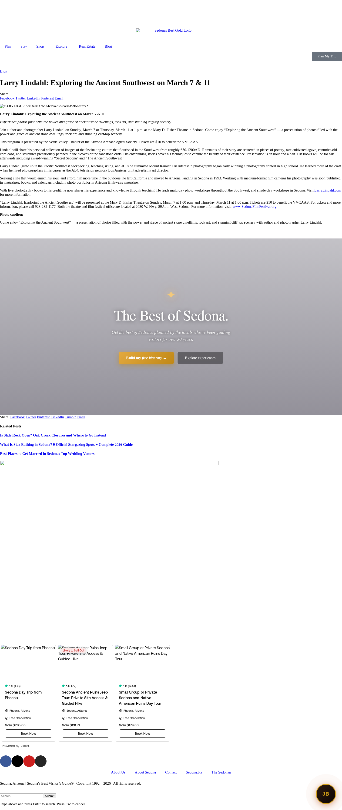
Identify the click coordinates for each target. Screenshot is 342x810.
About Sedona (145, 772)
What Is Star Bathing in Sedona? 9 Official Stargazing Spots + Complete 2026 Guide (66, 444)
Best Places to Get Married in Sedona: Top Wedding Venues (47, 454)
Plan (8, 46)
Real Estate (87, 46)
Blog (108, 46)
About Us (118, 772)
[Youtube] (29, 761)
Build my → (146, 358)
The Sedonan (221, 772)
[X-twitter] (17, 761)
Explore (61, 46)
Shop (40, 46)
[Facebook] (6, 761)
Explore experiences (200, 358)
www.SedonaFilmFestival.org (254, 206)
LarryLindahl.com (327, 190)
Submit (49, 796)
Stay (23, 46)
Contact (171, 772)
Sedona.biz (194, 772)
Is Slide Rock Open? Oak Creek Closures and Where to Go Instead (53, 435)
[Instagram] (41, 761)
